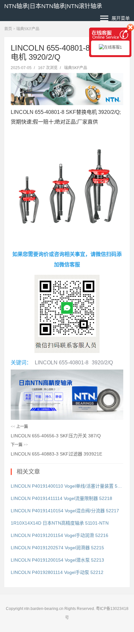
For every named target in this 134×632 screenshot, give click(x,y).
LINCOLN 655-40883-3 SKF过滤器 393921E (56, 453)
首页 (8, 29)
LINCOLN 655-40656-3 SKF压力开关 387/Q (56, 435)
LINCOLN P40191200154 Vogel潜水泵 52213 (57, 560)
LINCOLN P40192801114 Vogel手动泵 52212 (57, 572)
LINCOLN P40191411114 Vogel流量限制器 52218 (61, 498)
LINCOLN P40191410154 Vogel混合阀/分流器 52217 (65, 510)
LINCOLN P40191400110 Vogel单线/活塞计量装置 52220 (67, 486)
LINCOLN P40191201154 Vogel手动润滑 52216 (59, 535)
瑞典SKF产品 (27, 29)
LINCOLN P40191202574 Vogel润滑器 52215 (57, 547)
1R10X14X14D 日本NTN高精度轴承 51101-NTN (60, 523)
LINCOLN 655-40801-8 (61, 362)
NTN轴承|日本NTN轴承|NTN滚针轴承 (53, 6)
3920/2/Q (102, 362)
